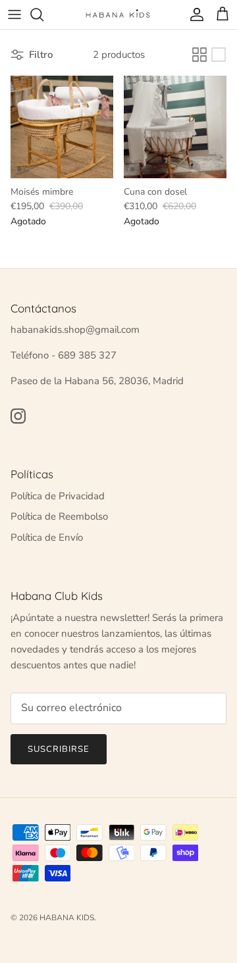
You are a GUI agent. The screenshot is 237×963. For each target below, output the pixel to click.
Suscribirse (59, 749)
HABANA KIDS (67, 917)
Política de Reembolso (59, 516)
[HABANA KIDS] (118, 14)
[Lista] (218, 54)
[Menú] (14, 14)
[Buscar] (43, 14)
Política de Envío (47, 537)
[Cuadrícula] (199, 54)
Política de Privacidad (58, 496)
